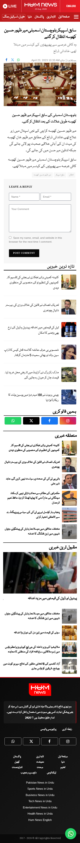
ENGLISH (71, 6)
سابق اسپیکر (60, 174)
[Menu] (76, 19)
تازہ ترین (51, 16)
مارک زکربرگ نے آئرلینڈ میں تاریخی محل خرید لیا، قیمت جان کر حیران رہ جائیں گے (32, 375)
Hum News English (40, 819)
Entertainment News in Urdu (40, 807)
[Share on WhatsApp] (18, 60)
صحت (40, 767)
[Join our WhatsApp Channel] (70, 833)
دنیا (30, 16)
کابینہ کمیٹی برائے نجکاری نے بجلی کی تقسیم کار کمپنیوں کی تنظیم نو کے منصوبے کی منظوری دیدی (33, 282)
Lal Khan (72, 60)
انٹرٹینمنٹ (17, 767)
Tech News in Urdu (40, 801)
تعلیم (62, 767)
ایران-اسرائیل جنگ (13, 16)
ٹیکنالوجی (51, 773)
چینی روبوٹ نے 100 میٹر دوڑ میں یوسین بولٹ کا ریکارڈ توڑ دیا (33, 398)
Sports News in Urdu (40, 788)
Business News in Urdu (40, 795)
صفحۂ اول (64, 16)
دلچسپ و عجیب (28, 773)
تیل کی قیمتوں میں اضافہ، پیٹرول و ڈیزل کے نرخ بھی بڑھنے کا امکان (33, 330)
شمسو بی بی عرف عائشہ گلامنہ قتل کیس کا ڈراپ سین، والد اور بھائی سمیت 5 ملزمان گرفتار (31, 353)
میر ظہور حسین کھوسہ (42, 174)
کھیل (17, 762)
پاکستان (39, 16)
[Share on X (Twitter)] (12, 60)
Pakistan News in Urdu (40, 782)
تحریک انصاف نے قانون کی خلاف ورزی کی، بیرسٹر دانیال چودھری (32, 308)
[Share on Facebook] (6, 60)
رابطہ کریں (67, 729)
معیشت (40, 762)
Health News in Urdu (40, 813)
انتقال (71, 174)
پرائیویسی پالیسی (48, 729)
